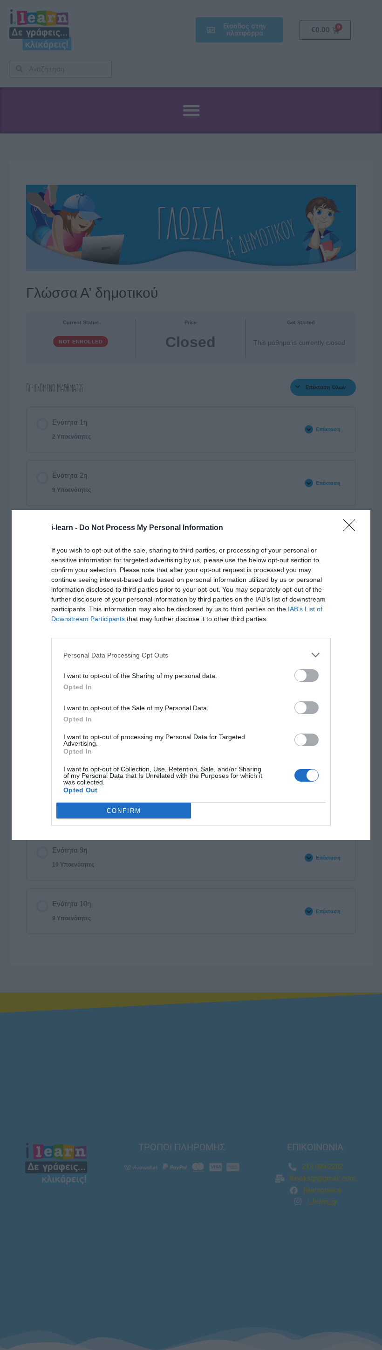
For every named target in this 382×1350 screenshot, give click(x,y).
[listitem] (191, 655)
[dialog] (191, 675)
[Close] (352, 528)
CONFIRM (124, 810)
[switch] (306, 675)
